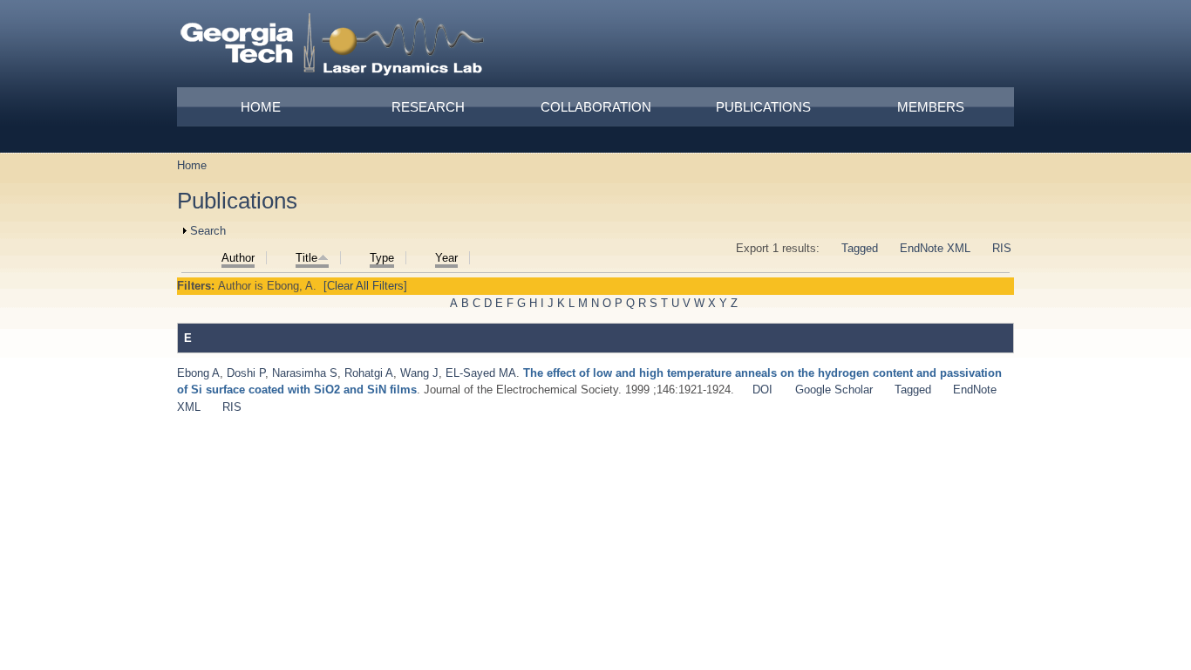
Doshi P (246, 372)
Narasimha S (304, 372)
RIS (1001, 248)
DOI (762, 389)
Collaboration (596, 106)
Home (261, 106)
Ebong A (198, 372)
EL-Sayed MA (481, 372)
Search (208, 230)
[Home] (333, 47)
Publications (763, 106)
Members (930, 106)
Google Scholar (834, 389)
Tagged (859, 248)
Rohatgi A (368, 372)
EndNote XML (935, 248)
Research (428, 106)
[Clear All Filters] (365, 285)
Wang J (419, 372)
